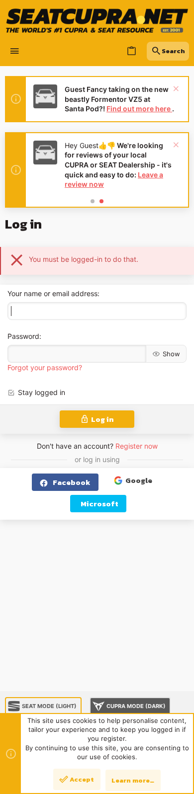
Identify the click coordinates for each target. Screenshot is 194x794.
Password (23, 336)
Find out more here (139, 108)
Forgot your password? (44, 367)
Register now (136, 446)
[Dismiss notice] (175, 89)
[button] (14, 51)
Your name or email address (52, 293)
